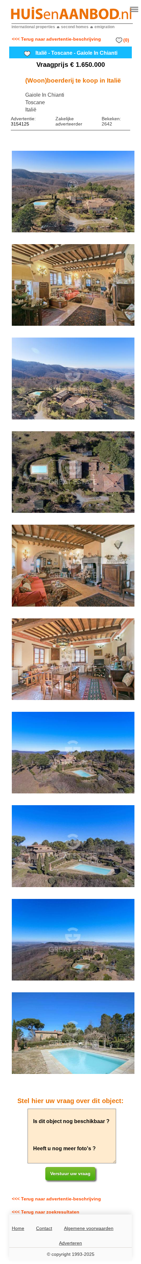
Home (18, 1228)
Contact (44, 1228)
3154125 (20, 123)
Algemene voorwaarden (88, 1228)
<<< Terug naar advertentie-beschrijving (56, 39)
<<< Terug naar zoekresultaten (45, 1212)
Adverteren (70, 1243)
